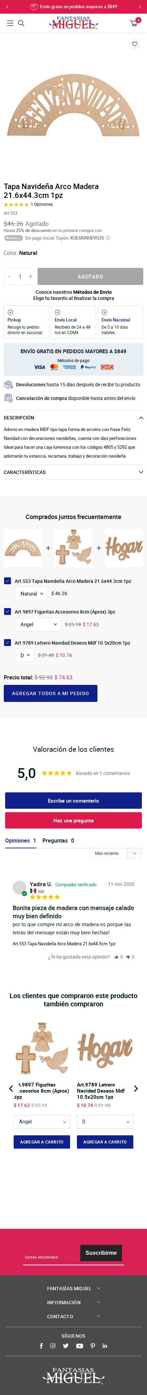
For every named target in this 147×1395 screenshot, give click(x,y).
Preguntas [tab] (55, 840)
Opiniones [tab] (17, 840)
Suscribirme (101, 1253)
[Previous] (11, 1088)
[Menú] (10, 23)
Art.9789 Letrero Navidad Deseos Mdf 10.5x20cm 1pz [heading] (100, 1090)
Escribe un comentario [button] (73, 800)
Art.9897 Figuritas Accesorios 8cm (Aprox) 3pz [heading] (41, 1090)
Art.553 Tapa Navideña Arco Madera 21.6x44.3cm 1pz (64, 943)
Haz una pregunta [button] (73, 820)
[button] (119, 956)
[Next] (135, 1088)
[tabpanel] (73, 106)
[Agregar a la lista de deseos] (135, 44)
